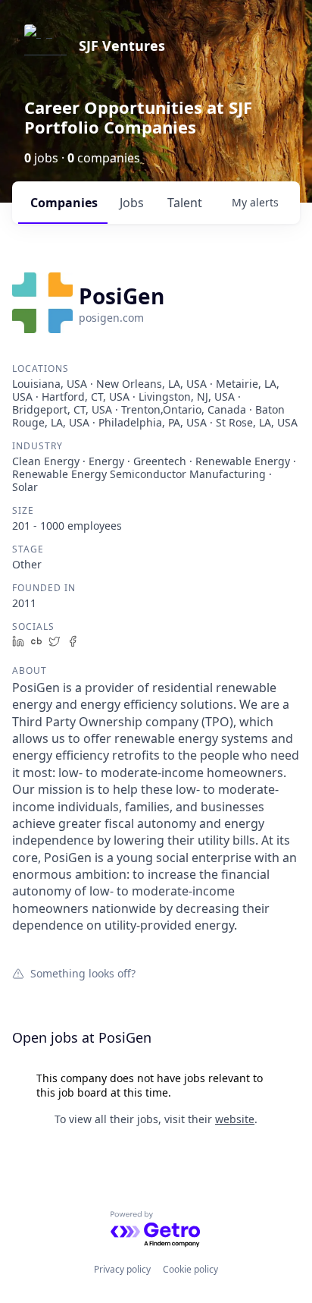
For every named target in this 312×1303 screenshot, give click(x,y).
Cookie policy (190, 1269)
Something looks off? (83, 973)
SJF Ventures (122, 45)
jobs (132, 202)
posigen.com (111, 317)
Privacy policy (122, 1269)
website (234, 1119)
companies (64, 202)
